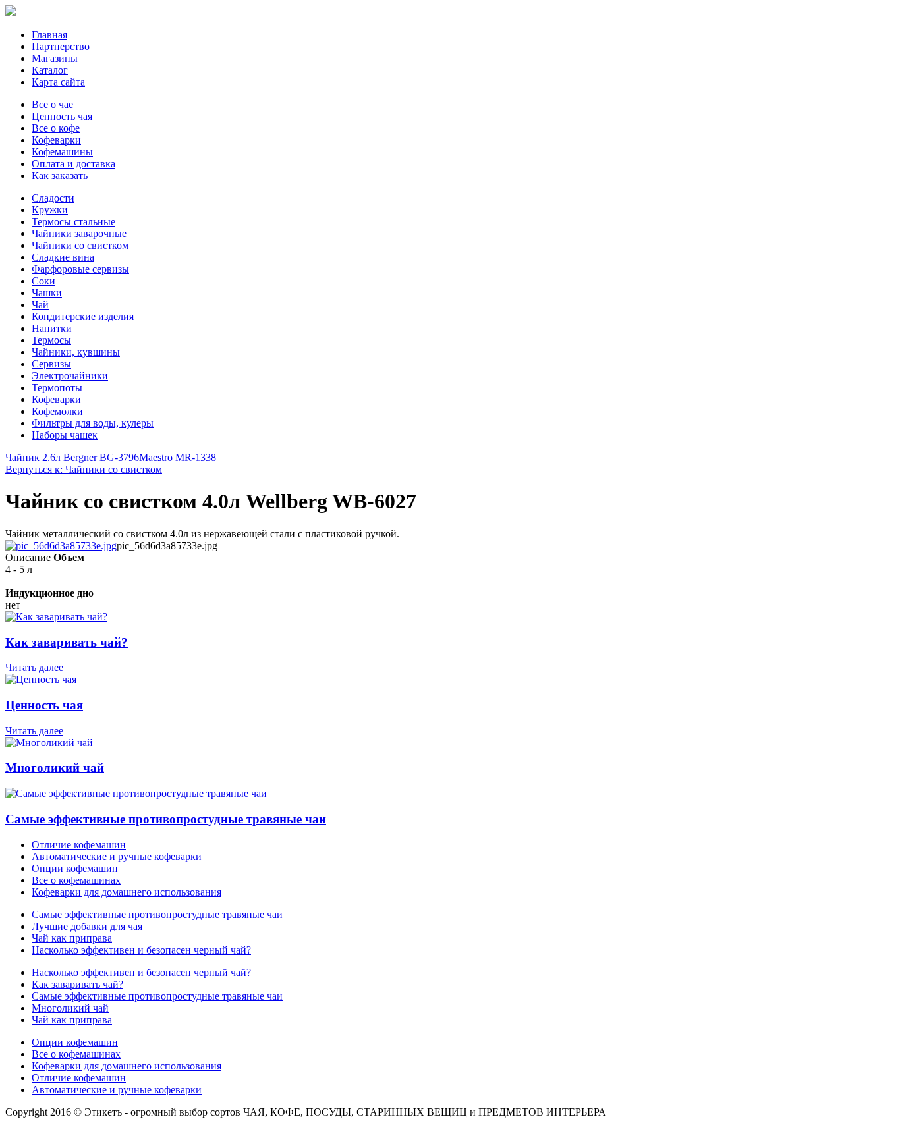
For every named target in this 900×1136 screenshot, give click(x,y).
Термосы (51, 340)
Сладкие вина (63, 257)
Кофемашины (62, 151)
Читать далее (34, 667)
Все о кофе (56, 128)
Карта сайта (58, 82)
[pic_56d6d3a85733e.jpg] (61, 545)
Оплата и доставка (73, 163)
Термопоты (57, 387)
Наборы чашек (65, 435)
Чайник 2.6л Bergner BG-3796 (72, 457)
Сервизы (51, 363)
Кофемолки (57, 411)
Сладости (53, 197)
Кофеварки (56, 140)
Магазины (55, 58)
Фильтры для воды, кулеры (93, 423)
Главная (49, 34)
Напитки (52, 328)
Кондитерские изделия (83, 316)
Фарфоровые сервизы (80, 269)
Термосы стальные (73, 221)
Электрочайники (70, 375)
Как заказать (60, 175)
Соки (43, 280)
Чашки (47, 292)
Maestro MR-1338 (177, 457)
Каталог (50, 70)
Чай (40, 304)
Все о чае (52, 104)
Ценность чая (62, 116)
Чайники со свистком (80, 245)
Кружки (50, 209)
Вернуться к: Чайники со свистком (83, 469)
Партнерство (61, 46)
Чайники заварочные (79, 233)
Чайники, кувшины (76, 352)
